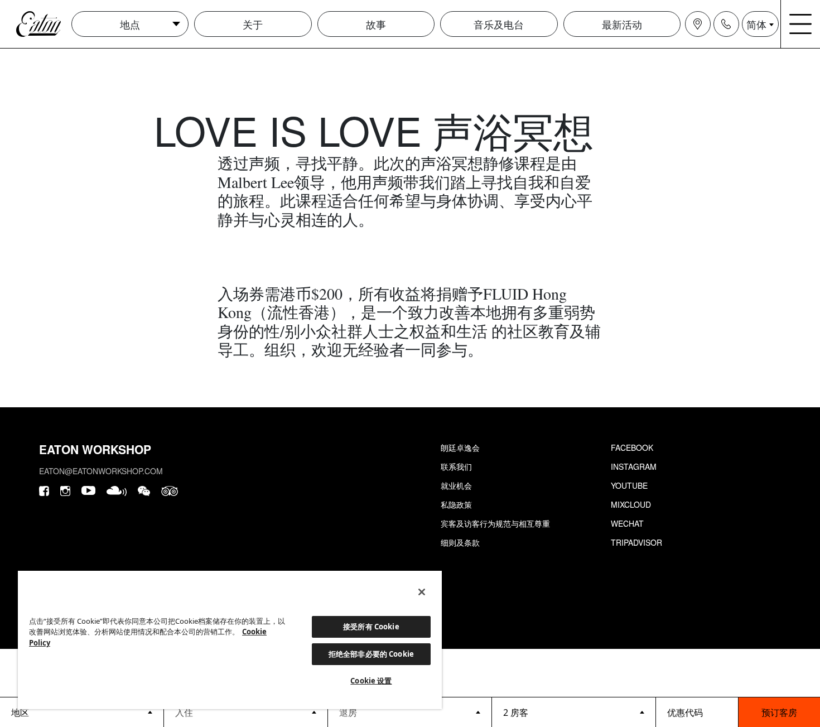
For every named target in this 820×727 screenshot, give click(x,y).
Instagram (634, 466)
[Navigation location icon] (698, 24)
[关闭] (421, 592)
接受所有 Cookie (371, 627)
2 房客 (515, 712)
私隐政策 (456, 504)
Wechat (627, 523)
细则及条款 (460, 542)
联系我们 (456, 466)
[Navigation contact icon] (726, 24)
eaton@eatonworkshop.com (101, 471)
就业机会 (456, 485)
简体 (756, 24)
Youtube (629, 485)
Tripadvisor (636, 542)
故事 (376, 24)
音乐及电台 (499, 24)
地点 (130, 24)
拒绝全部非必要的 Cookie (371, 654)
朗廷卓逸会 (460, 447)
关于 (253, 24)
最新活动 (622, 24)
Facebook (632, 447)
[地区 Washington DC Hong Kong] (81, 712)
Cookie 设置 (371, 681)
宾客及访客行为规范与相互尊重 (495, 523)
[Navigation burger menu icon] (800, 24)
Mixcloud (631, 504)
